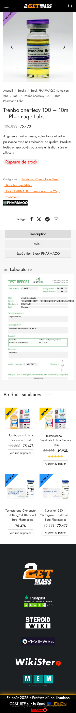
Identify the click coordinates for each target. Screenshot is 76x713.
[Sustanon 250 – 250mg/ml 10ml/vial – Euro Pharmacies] (55, 489)
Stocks (22, 90)
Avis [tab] (38, 243)
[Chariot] (69, 6)
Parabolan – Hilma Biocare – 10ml (21, 437)
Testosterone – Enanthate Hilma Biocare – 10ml (55, 440)
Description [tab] (38, 234)
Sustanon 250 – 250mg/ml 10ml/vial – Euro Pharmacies (55, 515)
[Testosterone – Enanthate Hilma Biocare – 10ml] (55, 419)
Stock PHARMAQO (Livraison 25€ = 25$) (32, 191)
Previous (12, 47)
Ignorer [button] (37, 710)
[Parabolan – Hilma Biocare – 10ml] (20, 419)
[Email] (56, 219)
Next (64, 47)
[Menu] (6, 6)
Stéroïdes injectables (18, 185)
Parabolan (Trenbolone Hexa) (40, 179)
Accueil (8, 90)
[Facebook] (31, 219)
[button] (20, 452)
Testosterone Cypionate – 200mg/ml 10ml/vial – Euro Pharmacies (20, 515)
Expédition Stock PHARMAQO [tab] (38, 253)
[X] (39, 219)
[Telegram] (47, 219)
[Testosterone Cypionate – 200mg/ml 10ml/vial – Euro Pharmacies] (20, 489)
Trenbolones (12, 197)
